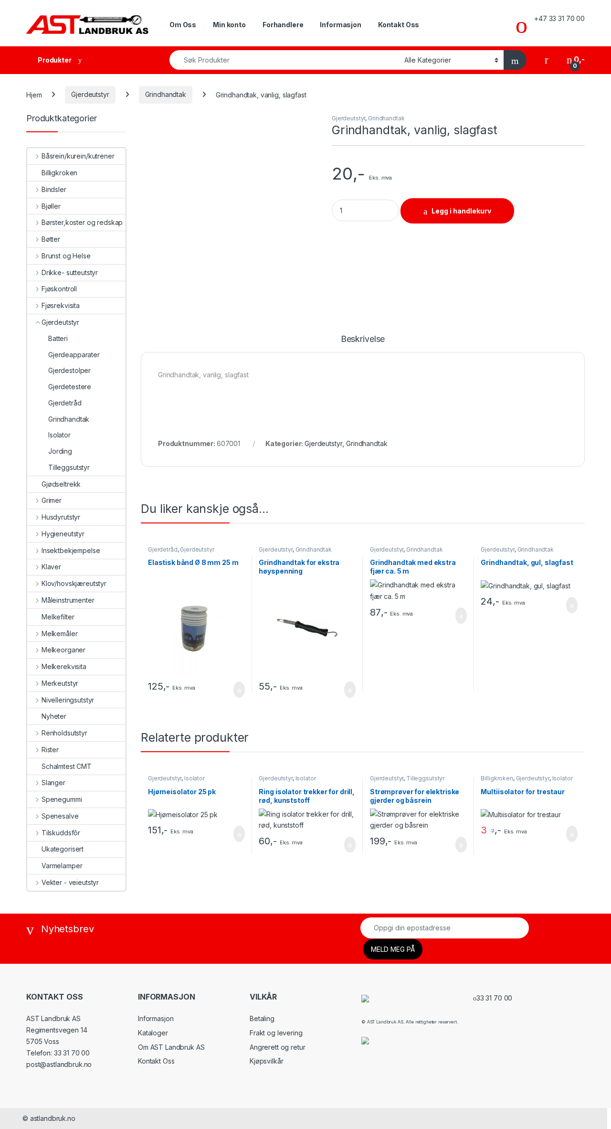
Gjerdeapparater (74, 355)
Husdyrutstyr (61, 517)
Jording (60, 451)
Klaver (51, 567)
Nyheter (54, 716)
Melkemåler (59, 633)
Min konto (229, 25)
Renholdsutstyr (64, 733)
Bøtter (51, 239)
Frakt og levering (276, 1033)
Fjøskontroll (59, 289)
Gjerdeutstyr (90, 94)
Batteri (58, 338)
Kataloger (153, 1033)
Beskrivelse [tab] (363, 339)
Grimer (52, 500)
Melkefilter (58, 617)
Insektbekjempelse (71, 550)
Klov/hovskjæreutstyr (74, 583)
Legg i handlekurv (461, 211)
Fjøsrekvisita (61, 305)
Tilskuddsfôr (61, 833)
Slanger (53, 782)
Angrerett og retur (277, 1047)
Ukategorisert (63, 849)
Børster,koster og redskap (82, 222)
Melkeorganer (63, 650)
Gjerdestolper (69, 370)
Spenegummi (62, 799)
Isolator (194, 778)
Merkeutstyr (60, 683)
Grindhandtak (165, 94)
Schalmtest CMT (67, 766)
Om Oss (182, 25)
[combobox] (284, 60)
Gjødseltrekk (61, 484)
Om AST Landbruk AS (171, 1047)
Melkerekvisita (64, 666)
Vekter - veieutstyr (70, 882)
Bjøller (51, 206)
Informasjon (340, 25)
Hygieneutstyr (63, 534)
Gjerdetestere (69, 387)
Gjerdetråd (163, 549)
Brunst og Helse (66, 256)
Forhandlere (283, 25)
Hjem (34, 94)
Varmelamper (62, 866)
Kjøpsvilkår (266, 1061)
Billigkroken (497, 778)
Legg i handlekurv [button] (227, 690)
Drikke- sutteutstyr (70, 272)
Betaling (262, 1018)
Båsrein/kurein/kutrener (78, 156)
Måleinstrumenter (68, 600)
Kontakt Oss (398, 25)
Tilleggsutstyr (425, 778)
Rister (50, 750)
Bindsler (54, 189)
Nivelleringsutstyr (68, 700)
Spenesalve (60, 816)
